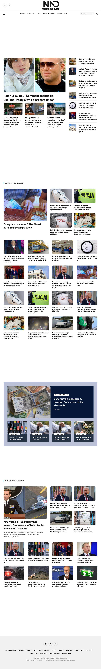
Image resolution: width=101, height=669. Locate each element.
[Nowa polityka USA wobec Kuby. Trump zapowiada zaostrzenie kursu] (14, 549)
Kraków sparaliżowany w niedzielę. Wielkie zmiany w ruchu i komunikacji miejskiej (88, 84)
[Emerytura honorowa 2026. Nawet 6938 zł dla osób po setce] (25, 205)
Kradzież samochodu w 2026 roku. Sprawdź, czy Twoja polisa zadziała (61, 438)
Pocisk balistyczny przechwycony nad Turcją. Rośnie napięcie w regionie (36, 584)
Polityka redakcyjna (38, 653)
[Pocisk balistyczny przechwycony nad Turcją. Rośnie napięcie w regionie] (38, 573)
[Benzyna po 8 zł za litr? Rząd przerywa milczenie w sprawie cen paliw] (87, 323)
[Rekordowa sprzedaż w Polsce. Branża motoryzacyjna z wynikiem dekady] (39, 427)
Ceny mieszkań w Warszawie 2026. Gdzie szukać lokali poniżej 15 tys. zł (87, 128)
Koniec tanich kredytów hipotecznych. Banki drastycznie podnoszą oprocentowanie (82, 232)
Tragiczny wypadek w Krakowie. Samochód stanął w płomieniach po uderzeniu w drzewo (38, 335)
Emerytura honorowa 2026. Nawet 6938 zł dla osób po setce (22, 226)
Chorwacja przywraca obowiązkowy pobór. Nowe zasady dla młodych (12, 584)
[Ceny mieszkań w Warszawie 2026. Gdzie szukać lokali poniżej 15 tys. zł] (72, 127)
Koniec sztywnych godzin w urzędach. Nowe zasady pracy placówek (88, 95)
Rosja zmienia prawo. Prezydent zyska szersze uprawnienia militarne (85, 560)
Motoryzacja (62, 13)
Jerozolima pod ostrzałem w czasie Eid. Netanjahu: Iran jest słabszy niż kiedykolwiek (88, 116)
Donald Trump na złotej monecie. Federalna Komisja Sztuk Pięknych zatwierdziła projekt (61, 284)
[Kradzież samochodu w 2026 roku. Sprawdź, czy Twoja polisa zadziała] (61, 427)
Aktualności (11, 650)
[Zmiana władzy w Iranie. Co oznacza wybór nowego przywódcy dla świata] (62, 573)
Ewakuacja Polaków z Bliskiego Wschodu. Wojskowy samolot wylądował (87, 584)
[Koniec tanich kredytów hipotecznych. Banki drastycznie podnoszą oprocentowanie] (84, 220)
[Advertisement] (50, 35)
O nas (61, 650)
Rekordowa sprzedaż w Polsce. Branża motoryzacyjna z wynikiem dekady (39, 438)
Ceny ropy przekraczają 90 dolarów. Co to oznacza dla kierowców (68, 402)
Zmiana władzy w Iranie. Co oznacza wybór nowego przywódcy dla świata (61, 584)
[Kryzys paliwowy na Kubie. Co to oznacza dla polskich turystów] (38, 549)
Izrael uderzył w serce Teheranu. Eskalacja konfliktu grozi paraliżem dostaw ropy (86, 309)
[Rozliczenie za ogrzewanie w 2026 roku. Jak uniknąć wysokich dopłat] (61, 196)
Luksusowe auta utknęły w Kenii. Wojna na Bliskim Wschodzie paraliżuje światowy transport (62, 335)
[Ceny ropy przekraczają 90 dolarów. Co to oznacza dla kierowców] (28, 402)
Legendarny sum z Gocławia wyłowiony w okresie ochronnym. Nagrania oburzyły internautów (12, 122)
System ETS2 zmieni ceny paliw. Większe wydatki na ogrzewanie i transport (16, 438)
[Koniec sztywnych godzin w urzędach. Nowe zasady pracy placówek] (72, 95)
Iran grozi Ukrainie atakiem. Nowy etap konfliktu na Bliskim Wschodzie (62, 560)
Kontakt (69, 650)
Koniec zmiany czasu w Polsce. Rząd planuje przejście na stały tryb (87, 105)
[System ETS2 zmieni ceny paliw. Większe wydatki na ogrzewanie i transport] (17, 427)
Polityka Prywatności (84, 650)
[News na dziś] (50, 5)
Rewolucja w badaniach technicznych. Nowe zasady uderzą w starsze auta (83, 438)
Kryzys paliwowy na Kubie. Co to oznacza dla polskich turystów (38, 559)
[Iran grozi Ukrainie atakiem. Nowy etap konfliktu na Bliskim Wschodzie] (62, 549)
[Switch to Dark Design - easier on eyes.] (97, 14)
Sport (54, 650)
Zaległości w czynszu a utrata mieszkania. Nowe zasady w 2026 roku (61, 232)
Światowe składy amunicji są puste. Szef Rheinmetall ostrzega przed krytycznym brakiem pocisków (56, 122)
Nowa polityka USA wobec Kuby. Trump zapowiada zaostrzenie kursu (14, 560)
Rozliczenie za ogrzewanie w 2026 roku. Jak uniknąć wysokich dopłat (60, 208)
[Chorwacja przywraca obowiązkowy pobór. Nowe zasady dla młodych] (14, 573)
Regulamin (66, 653)
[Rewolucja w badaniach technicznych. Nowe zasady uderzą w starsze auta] (84, 427)
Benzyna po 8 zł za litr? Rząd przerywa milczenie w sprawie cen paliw (86, 334)
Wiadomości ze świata (46, 13)
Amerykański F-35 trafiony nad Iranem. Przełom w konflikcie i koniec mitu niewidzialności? (33, 122)
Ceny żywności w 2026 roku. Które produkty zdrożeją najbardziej (87, 61)
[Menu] (4, 14)
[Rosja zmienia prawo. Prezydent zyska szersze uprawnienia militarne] (87, 549)
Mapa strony (55, 653)
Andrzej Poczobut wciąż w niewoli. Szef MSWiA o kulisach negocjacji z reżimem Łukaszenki (88, 72)
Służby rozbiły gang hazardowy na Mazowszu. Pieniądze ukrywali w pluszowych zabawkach (83, 208)
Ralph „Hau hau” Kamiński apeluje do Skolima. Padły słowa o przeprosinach (29, 98)
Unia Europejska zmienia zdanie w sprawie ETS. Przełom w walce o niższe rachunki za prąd (83, 530)
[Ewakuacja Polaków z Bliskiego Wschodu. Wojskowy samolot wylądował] (87, 573)
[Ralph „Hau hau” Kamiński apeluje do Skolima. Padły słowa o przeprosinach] (34, 75)
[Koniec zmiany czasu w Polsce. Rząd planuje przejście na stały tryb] (72, 105)
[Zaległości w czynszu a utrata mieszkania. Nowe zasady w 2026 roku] (61, 220)
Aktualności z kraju (28, 13)
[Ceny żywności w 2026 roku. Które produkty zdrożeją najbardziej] (72, 61)
